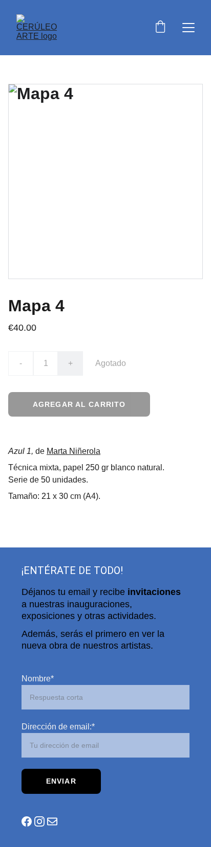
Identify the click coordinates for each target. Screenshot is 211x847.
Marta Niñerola (73, 451)
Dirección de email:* (58, 726)
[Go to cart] (160, 27)
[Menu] (188, 27)
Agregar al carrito (79, 404)
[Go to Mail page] (52, 821)
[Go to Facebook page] (27, 821)
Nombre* (38, 678)
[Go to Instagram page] (39, 821)
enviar (61, 781)
